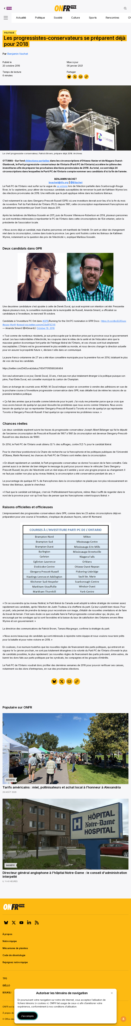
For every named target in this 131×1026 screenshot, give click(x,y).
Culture (75, 17)
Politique (40, 17)
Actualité (21, 17)
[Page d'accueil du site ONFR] (65, 907)
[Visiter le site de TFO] (8, 8)
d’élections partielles (37, 160)
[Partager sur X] (75, 76)
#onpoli (21, 324)
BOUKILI (7, 992)
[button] (111, 993)
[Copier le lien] (86, 76)
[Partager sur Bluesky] (69, 76)
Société (58, 17)
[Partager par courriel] (80, 76)
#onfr (13, 324)
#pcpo (6, 324)
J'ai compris (27, 1016)
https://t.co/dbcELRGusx (113, 321)
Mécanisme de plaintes (15, 948)
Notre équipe (10, 941)
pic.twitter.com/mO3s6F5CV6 (40, 324)
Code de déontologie (14, 955)
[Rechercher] (125, 8)
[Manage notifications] (123, 1019)
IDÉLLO (6, 985)
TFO (5, 978)
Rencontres (112, 17)
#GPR (45, 321)
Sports (93, 17)
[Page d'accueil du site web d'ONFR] (65, 8)
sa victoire (62, 186)
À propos (7, 934)
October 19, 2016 (46, 328)
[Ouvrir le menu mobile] (6, 18)
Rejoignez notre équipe (15, 962)
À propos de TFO (11, 1013)
